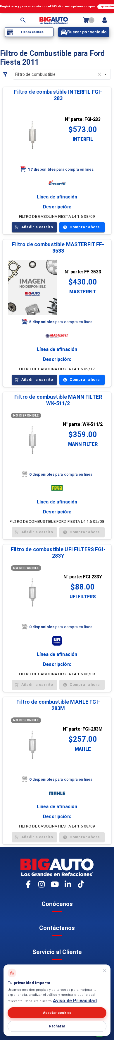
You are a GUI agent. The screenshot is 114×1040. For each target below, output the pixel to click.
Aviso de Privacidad (75, 1000)
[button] (58, 95)
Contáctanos (57, 927)
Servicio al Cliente (57, 951)
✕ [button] (104, 971)
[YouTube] (55, 884)
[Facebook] (28, 884)
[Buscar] (23, 20)
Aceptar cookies (57, 1013)
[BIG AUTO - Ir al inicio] (53, 20)
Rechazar (57, 1026)
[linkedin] (68, 884)
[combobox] (62, 74)
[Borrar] (99, 74)
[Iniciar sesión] (104, 20)
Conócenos (57, 903)
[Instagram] (41, 884)
